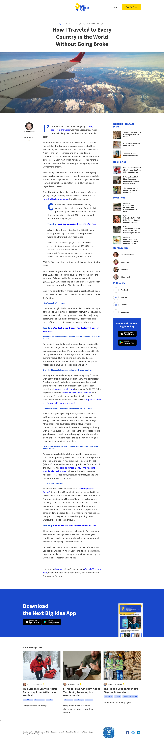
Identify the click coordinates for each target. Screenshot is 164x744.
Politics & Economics (130, 696)
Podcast (42, 732)
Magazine (61, 24)
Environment (39, 700)
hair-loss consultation (63, 389)
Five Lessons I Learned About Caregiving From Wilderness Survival (40, 692)
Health (49, 700)
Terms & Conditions (72, 732)
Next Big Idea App (28, 732)
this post (58, 569)
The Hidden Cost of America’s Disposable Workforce (121, 690)
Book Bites (28, 700)
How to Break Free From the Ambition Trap (74, 525)
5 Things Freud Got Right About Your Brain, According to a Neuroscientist (81, 692)
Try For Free (131, 7)
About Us (61, 732)
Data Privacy (83, 732)
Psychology (79, 700)
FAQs (47, 732)
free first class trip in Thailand (77, 392)
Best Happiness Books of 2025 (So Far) (76, 224)
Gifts (36, 732)
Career (118, 696)
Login (114, 7)
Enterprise (54, 732)
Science (89, 700)
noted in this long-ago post (56, 198)
